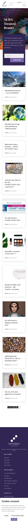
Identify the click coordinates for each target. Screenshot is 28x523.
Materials (7, 364)
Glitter (6, 486)
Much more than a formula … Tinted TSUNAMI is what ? (11, 146)
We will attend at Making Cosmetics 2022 (11, 322)
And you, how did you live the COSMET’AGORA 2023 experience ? (12, 183)
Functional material (11, 481)
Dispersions (8, 478)
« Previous (10, 407)
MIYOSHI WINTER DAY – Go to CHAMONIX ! (12, 92)
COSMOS (6, 476)
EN (24, 2)
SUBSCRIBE (17, 60)
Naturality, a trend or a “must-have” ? (12, 252)
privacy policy (11, 511)
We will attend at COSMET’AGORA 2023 (12, 219)
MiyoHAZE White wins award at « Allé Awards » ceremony (13, 287)
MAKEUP (6, 457)
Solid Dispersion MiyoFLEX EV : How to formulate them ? (12, 358)
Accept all (14, 519)
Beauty (6, 257)
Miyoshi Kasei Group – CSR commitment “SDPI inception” (13, 126)
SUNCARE (7, 462)
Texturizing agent (10, 483)
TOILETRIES (7, 465)
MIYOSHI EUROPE (9, 496)
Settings (6, 515)
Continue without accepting (17, 515)
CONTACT (19, 2)
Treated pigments (10, 473)
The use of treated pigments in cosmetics (13, 393)
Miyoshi (6, 97)
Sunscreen (7, 488)
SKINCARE (7, 460)
